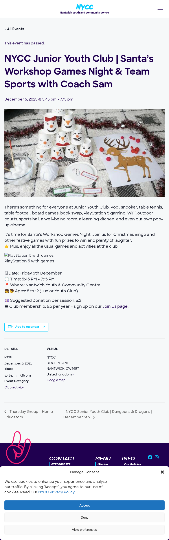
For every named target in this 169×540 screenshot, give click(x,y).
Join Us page (115, 306)
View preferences (84, 529)
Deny (84, 517)
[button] (162, 472)
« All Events (14, 29)
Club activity (14, 387)
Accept (84, 505)
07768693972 (60, 464)
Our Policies (132, 464)
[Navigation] (160, 8)
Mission (102, 464)
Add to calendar (27, 327)
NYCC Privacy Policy (56, 492)
